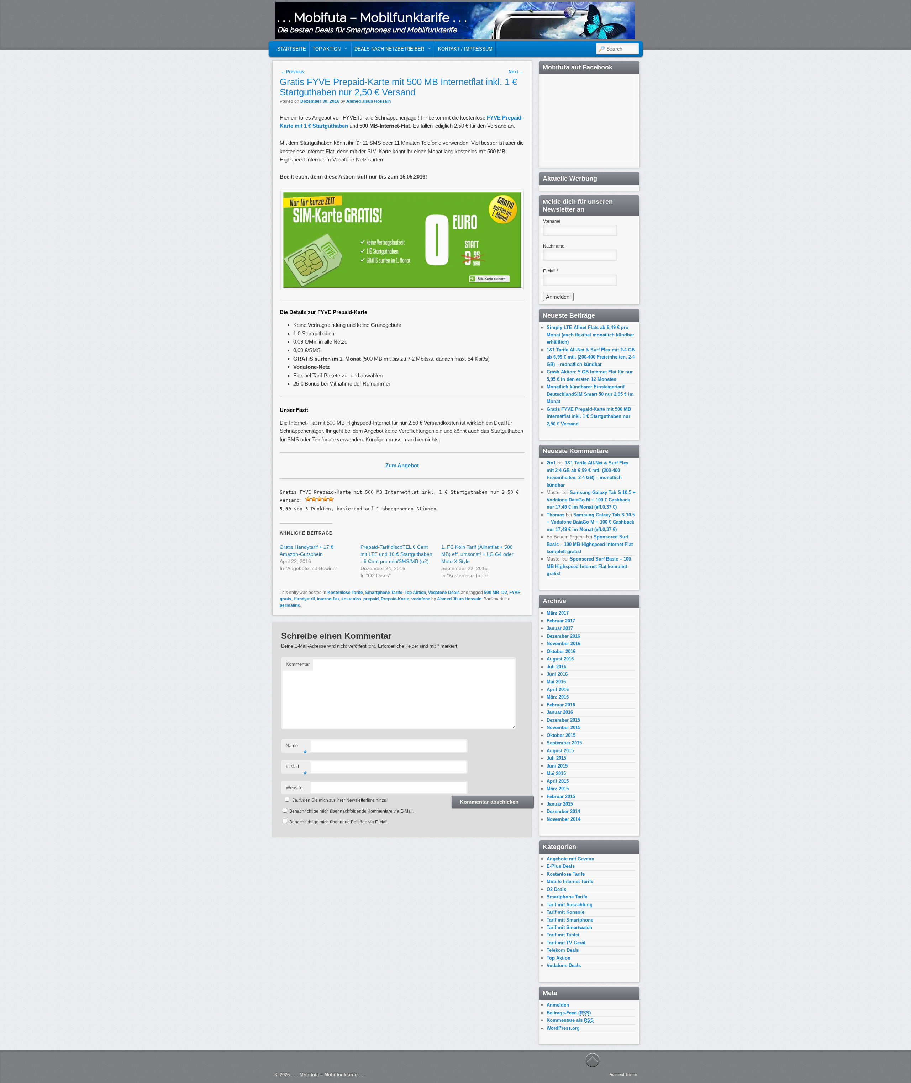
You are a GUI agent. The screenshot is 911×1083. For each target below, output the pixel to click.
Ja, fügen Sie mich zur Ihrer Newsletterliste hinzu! (340, 800)
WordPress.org (563, 1028)
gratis (285, 598)
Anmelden (558, 1005)
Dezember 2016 (563, 636)
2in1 (551, 463)
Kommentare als (570, 1020)
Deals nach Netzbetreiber (388, 50)
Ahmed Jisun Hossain (368, 101)
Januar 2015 (560, 804)
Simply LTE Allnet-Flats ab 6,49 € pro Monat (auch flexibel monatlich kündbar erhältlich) (590, 335)
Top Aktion (325, 50)
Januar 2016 (560, 712)
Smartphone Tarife (383, 592)
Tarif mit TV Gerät (566, 942)
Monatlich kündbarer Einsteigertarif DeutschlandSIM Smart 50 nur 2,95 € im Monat (590, 394)
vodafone (420, 598)
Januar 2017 (560, 628)
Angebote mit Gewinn (570, 858)
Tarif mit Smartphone (570, 920)
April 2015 (558, 781)
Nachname (553, 246)
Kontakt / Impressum (465, 49)
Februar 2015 (561, 796)
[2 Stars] (314, 499)
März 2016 (558, 697)
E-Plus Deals (561, 866)
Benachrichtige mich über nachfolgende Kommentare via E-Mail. (351, 811)
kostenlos (351, 598)
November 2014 (563, 819)
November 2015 (563, 727)
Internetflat (328, 598)
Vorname (551, 221)
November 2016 (563, 643)
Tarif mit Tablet (563, 935)
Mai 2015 (556, 773)
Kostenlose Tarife (345, 592)
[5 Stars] (331, 499)
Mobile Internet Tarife (570, 881)
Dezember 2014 (563, 811)
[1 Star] (308, 499)
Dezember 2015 (563, 720)
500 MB (491, 592)
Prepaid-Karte (395, 598)
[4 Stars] (325, 499)
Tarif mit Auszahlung (570, 904)
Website (294, 787)
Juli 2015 (556, 758)
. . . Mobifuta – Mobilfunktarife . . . (372, 17)
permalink (290, 605)
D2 (504, 592)
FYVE (514, 592)
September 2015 (564, 742)
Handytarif (304, 598)
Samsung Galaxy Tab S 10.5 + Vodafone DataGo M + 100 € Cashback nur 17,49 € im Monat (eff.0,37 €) (591, 500)
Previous (292, 71)
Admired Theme (623, 1074)
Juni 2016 (557, 674)
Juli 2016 (556, 666)
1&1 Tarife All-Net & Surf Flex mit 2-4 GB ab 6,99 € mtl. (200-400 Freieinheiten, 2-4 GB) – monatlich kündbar (591, 357)
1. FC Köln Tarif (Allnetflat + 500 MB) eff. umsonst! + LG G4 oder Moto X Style (477, 554)
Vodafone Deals (444, 592)
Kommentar (298, 664)
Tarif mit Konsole (565, 912)
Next (516, 71)
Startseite (291, 49)
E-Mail (296, 769)
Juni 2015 (557, 766)
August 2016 (560, 659)
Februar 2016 (561, 704)
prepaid (371, 598)
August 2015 (560, 750)
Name (296, 748)
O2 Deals (556, 889)
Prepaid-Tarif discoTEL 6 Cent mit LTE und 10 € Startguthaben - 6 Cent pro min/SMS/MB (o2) (396, 554)
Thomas (555, 514)
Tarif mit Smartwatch (569, 927)
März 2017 (558, 613)
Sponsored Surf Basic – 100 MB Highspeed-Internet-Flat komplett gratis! (590, 544)
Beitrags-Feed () (569, 1012)
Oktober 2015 (561, 735)
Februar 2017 (561, 620)
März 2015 (558, 788)
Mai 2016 (556, 681)
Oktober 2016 (561, 651)
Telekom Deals (563, 950)
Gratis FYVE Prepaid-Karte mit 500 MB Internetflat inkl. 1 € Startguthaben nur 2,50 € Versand (589, 416)
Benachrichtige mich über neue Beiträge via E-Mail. (339, 821)
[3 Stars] (319, 499)
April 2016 (558, 689)
